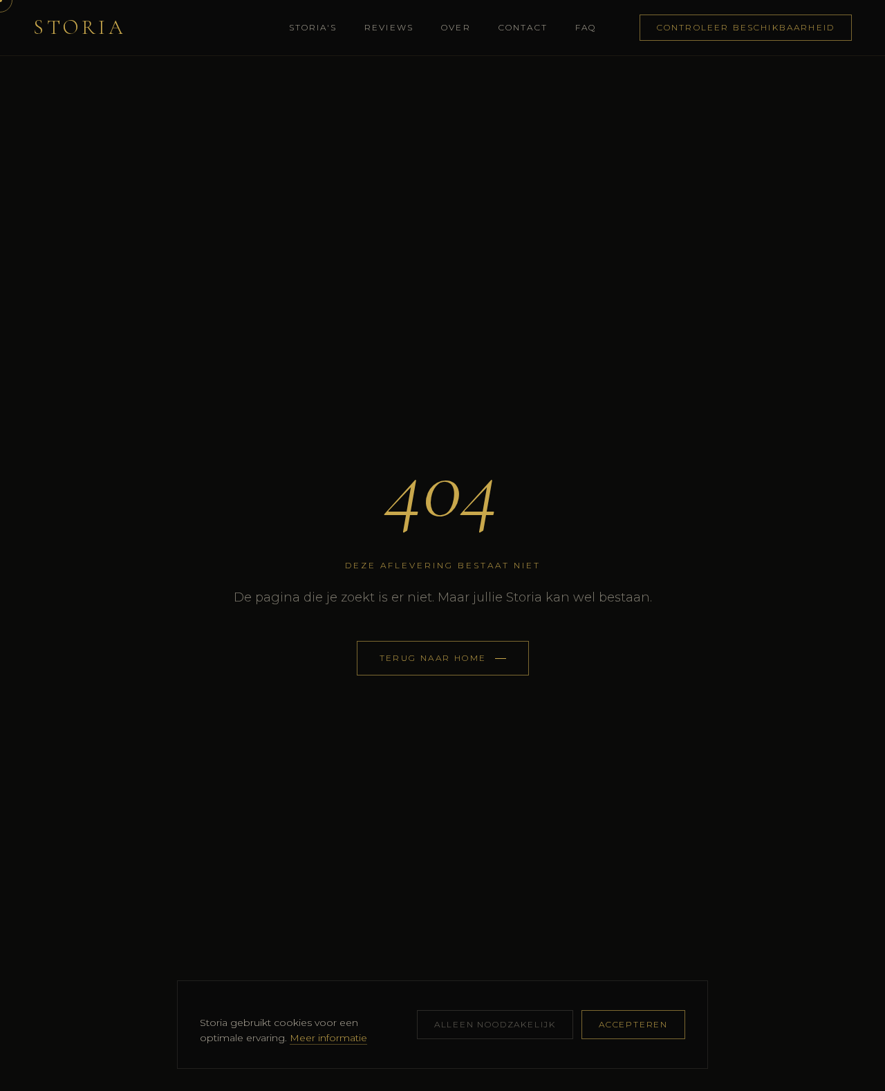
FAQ (585, 27)
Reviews (388, 27)
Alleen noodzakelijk (495, 1024)
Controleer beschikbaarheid (746, 27)
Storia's (313, 27)
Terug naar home (433, 658)
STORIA (79, 27)
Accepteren (633, 1024)
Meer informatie (328, 1038)
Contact (523, 27)
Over (456, 27)
